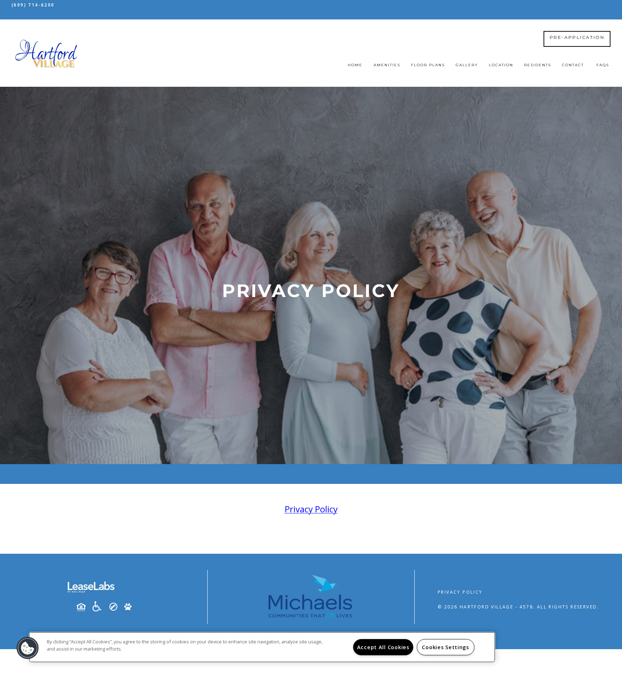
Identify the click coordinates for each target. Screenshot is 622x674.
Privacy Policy (460, 592)
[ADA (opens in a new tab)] (100, 606)
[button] (27, 648)
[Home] (47, 53)
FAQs (602, 65)
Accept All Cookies (383, 647)
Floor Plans (428, 65)
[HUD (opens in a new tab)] (84, 607)
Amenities (387, 65)
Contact (573, 65)
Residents (537, 65)
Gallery (467, 65)
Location (501, 65)
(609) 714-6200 (33, 5)
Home (355, 65)
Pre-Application (577, 37)
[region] (262, 647)
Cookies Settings (445, 647)
